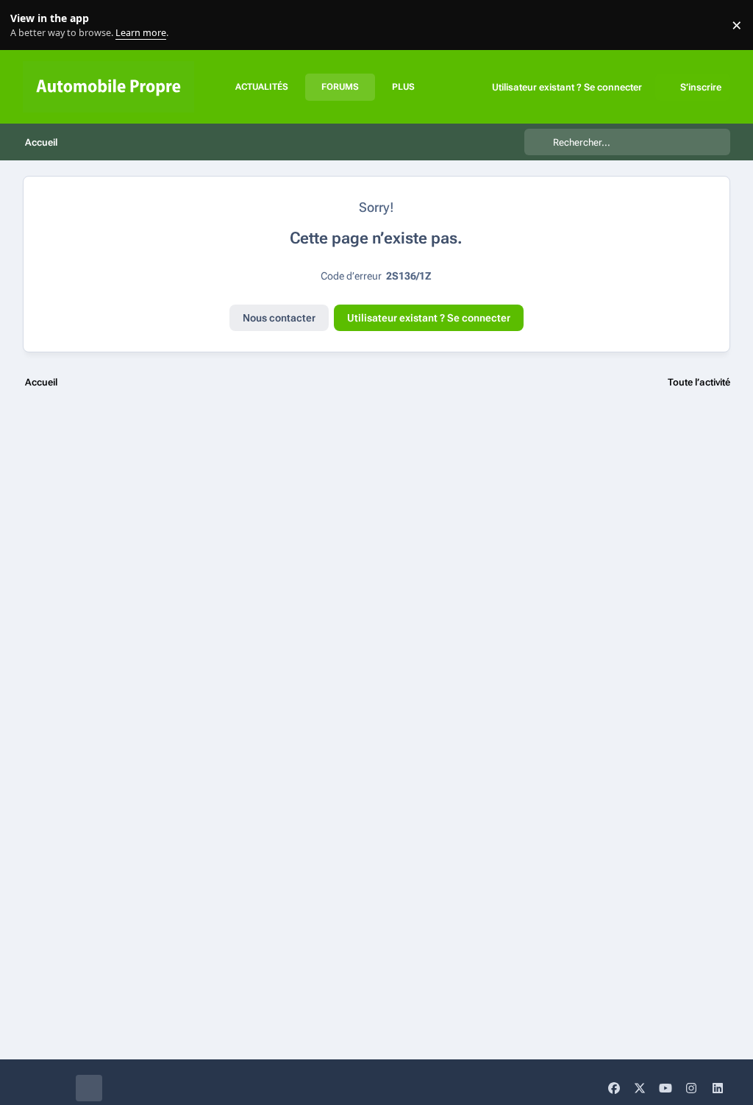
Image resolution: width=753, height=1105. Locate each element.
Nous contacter (279, 318)
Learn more (28, 25)
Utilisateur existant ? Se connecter (428, 318)
